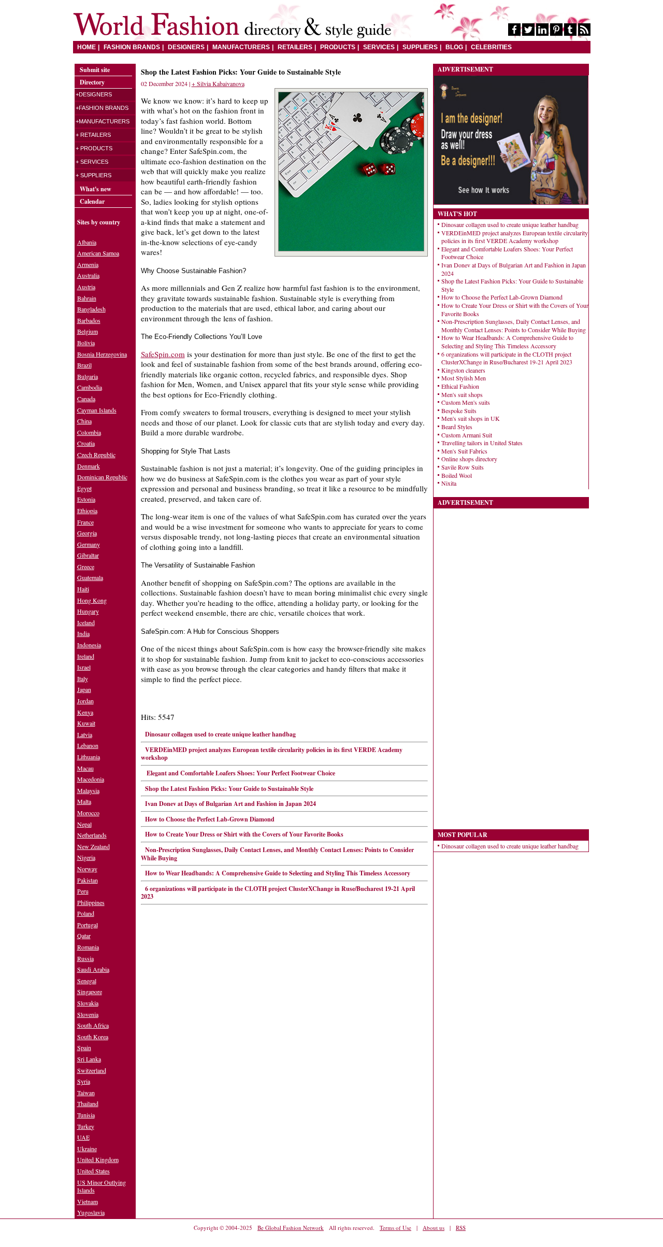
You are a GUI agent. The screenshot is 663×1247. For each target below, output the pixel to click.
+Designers (94, 94)
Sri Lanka (89, 1059)
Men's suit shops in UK (470, 418)
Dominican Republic (102, 477)
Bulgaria (87, 376)
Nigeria (86, 857)
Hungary (88, 611)
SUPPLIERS (420, 47)
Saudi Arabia (93, 969)
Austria (86, 286)
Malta (84, 801)
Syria (83, 1081)
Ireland (85, 656)
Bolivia (86, 342)
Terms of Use (395, 1227)
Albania (86, 242)
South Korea (92, 1036)
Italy (82, 678)
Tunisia (86, 1115)
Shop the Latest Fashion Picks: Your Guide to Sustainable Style (229, 788)
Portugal (87, 924)
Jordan (85, 701)
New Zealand (93, 846)
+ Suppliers (93, 175)
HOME (86, 47)
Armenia (87, 264)
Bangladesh (91, 309)
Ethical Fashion (460, 386)
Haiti (83, 589)
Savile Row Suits (462, 467)
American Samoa (98, 253)
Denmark (88, 466)
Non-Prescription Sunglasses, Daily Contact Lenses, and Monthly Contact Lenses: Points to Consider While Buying (277, 853)
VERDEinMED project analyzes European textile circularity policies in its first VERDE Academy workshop (271, 753)
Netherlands (92, 835)
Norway (87, 869)
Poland (85, 913)
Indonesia (89, 645)
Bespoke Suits (459, 410)
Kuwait (86, 723)
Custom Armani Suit (466, 435)
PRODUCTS (337, 47)
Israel (84, 667)
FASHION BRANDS (132, 47)
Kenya (85, 712)
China (84, 421)
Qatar (84, 935)
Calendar (92, 201)
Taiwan (86, 1092)
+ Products (94, 148)
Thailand (87, 1103)
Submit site (95, 69)
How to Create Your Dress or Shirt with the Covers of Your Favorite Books (244, 834)
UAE (83, 1137)
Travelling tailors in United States (482, 442)
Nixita (448, 483)
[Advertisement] (511, 663)
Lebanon (87, 745)
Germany (88, 544)
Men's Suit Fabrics (464, 451)
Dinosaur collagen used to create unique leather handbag (220, 734)
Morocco (88, 813)
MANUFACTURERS (241, 47)
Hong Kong (92, 600)
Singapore (89, 991)
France (85, 522)
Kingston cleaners (463, 370)
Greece (85, 566)
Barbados (88, 320)
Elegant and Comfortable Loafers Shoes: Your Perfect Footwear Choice (240, 773)
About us (433, 1227)
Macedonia (90, 779)
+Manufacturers (102, 121)
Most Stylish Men (463, 378)
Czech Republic (96, 454)
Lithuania (88, 757)
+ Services (92, 162)
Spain (84, 1047)
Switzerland (91, 1070)
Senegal (86, 980)
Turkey (85, 1126)
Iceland (86, 622)
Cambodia (89, 387)
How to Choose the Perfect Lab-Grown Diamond (210, 819)
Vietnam (87, 1201)
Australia (88, 275)
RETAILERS (295, 47)
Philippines (91, 902)
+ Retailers (93, 135)
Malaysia (88, 790)
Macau (85, 768)
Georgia (87, 533)
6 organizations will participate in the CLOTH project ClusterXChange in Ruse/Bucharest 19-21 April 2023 (278, 892)
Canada (86, 398)
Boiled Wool (456, 475)
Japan (84, 689)
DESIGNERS (186, 47)
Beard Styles (456, 426)
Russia (85, 958)
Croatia (86, 443)
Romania (88, 947)
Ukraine (87, 1148)
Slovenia (87, 1014)
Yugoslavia (91, 1212)
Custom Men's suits (465, 402)
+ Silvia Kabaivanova (218, 83)
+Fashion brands (102, 108)
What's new (95, 189)
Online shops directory (469, 459)
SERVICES (379, 47)
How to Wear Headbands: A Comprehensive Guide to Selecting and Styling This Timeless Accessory (277, 873)
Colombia (89, 432)
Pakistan (87, 880)
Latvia (84, 734)
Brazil (84, 365)
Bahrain (86, 298)
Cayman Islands (97, 410)
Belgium (87, 331)
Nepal (84, 824)
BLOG (454, 47)
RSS (461, 1227)
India (83, 633)
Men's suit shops (462, 394)
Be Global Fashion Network (290, 1227)
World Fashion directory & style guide (232, 25)
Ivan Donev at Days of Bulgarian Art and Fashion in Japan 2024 (230, 803)
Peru (83, 891)
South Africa (93, 1025)
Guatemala (90, 577)
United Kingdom (98, 1159)
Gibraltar (88, 555)
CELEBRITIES (491, 47)
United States (93, 1171)
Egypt (84, 488)
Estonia (86, 499)
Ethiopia (87, 510)
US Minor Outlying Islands (101, 1186)
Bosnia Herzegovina (102, 354)
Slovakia (87, 1003)
